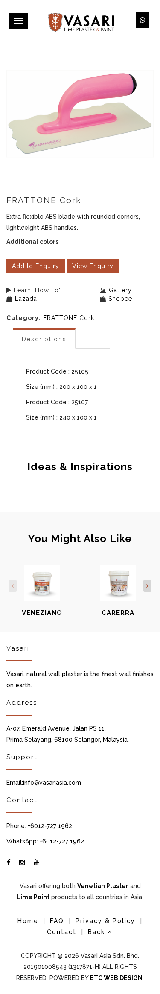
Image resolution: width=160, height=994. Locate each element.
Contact (61, 931)
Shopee (120, 298)
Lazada (26, 298)
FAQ (57, 920)
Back (98, 931)
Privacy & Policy (105, 920)
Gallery (120, 290)
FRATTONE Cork (68, 317)
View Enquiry (92, 266)
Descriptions (44, 339)
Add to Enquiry (35, 266)
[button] (142, 20)
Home (27, 920)
